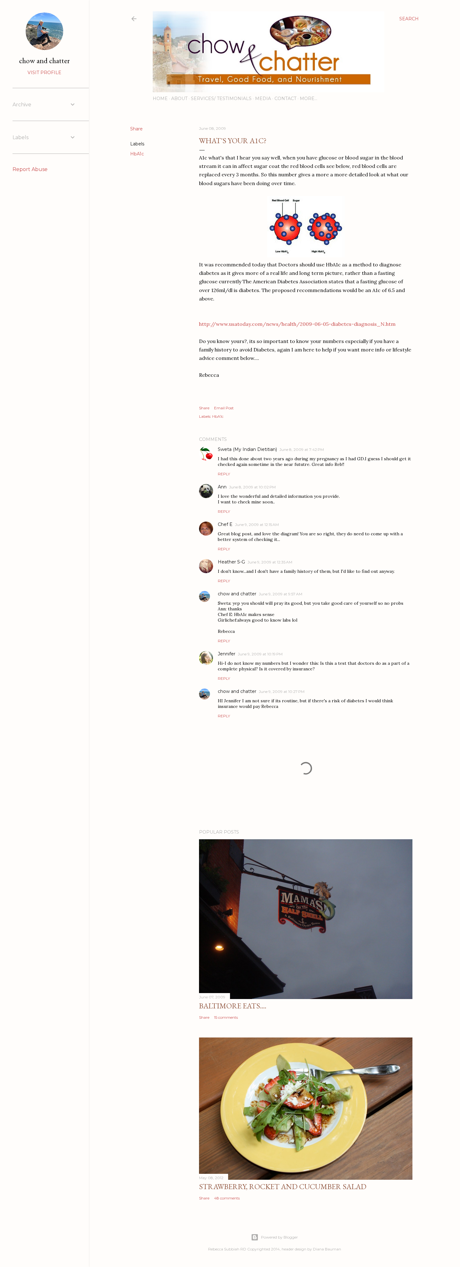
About (179, 98)
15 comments (226, 1017)
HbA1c (137, 154)
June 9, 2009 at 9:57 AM (280, 594)
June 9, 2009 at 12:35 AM (270, 562)
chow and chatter (237, 594)
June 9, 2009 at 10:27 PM (281, 691)
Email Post (224, 408)
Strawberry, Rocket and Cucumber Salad (282, 1186)
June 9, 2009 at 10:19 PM (260, 654)
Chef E (225, 524)
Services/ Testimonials (221, 98)
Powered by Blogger (279, 1237)
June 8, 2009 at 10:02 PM (252, 487)
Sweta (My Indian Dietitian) (247, 449)
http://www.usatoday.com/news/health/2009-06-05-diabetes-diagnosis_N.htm (297, 324)
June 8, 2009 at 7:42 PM (301, 449)
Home (160, 98)
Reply (224, 474)
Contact (285, 98)
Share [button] (136, 129)
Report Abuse (30, 169)
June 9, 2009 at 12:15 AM (257, 524)
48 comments (227, 1198)
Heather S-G (231, 562)
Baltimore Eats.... (232, 1006)
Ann (222, 487)
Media (263, 98)
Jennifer (226, 654)
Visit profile (44, 72)
